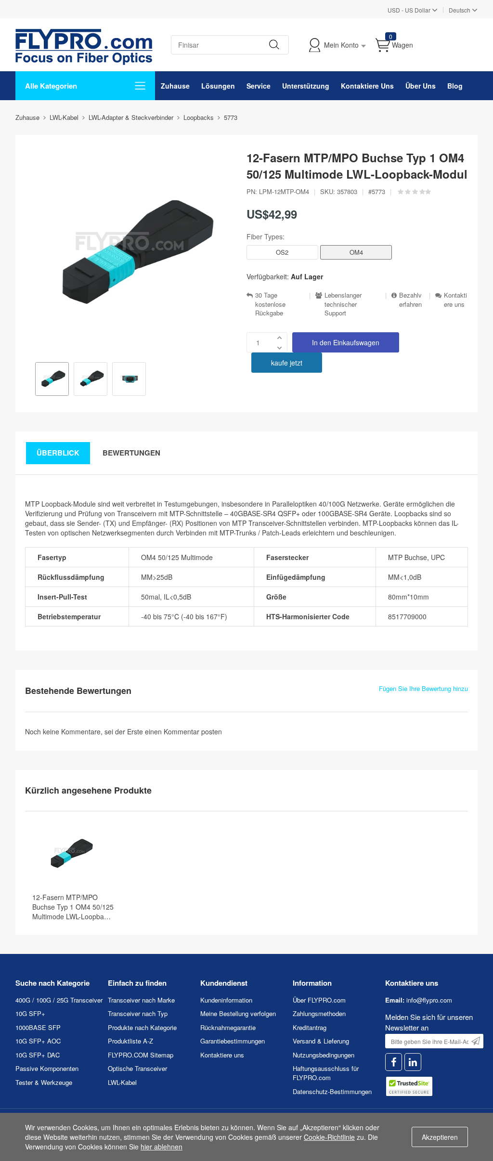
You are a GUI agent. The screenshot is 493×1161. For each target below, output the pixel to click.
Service (258, 86)
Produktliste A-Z (130, 1040)
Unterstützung (305, 86)
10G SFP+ (30, 1013)
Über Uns (420, 86)
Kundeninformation (226, 999)
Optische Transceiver (137, 1068)
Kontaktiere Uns (367, 86)
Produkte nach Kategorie (142, 1027)
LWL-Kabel (122, 1082)
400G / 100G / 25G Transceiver (59, 999)
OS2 (282, 252)
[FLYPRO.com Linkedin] (412, 1062)
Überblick (58, 452)
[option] (52, 380)
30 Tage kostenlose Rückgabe (270, 304)
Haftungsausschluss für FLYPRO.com (326, 1073)
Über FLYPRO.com (319, 999)
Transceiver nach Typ (138, 1013)
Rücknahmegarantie (228, 1027)
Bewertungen (131, 452)
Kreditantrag (309, 1027)
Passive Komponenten (46, 1068)
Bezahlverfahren (410, 300)
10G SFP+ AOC (38, 1040)
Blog (455, 86)
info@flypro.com (429, 999)
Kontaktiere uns (455, 300)
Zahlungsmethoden (319, 1013)
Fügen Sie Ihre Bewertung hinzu (423, 688)
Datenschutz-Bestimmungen (332, 1091)
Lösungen (218, 86)
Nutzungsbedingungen (323, 1054)
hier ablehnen (161, 1146)
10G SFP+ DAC (37, 1054)
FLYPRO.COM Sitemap (140, 1054)
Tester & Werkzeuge (43, 1082)
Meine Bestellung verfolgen (238, 1013)
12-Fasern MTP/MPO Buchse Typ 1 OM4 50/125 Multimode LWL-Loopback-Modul (73, 906)
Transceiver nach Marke (141, 999)
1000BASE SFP (38, 1027)
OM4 (356, 252)
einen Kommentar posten (183, 731)
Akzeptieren (440, 1137)
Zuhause (175, 86)
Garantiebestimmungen (232, 1040)
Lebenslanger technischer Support (343, 304)
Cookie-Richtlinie (329, 1137)
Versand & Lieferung (321, 1040)
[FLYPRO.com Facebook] (393, 1062)
